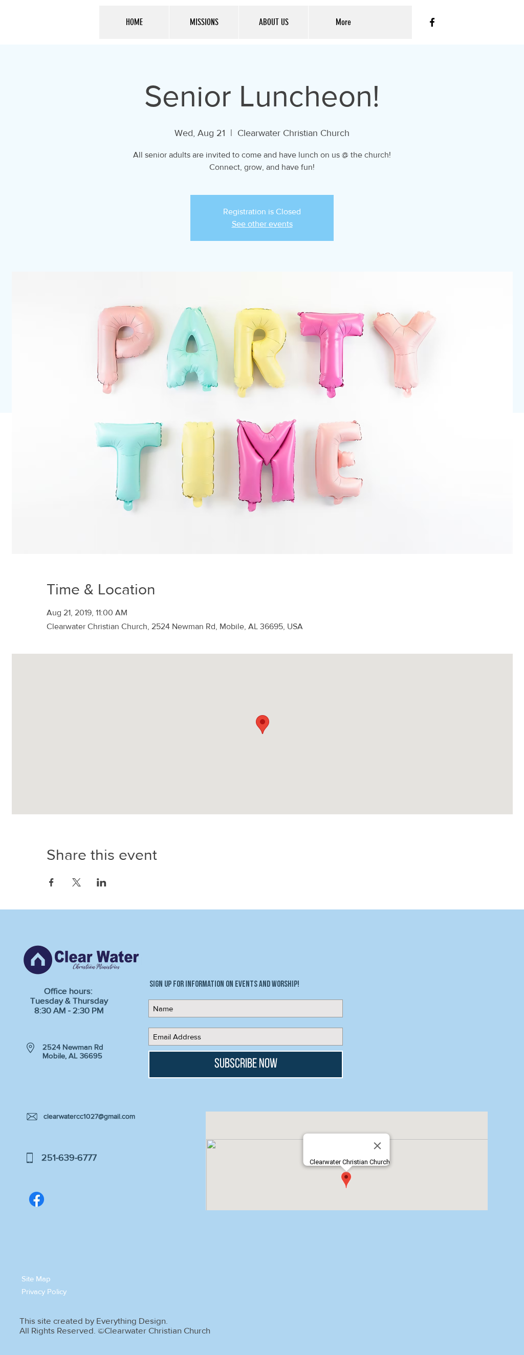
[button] (57, 1278)
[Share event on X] (76, 882)
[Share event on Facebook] (51, 882)
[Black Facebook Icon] (432, 22)
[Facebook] (37, 1199)
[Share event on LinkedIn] (101, 882)
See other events (262, 223)
